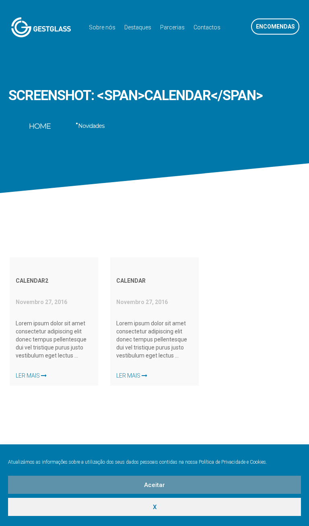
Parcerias (172, 27)
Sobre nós (102, 27)
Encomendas (275, 26)
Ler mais (28, 375)
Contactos (207, 27)
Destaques (137, 27)
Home (40, 126)
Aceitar (154, 485)
